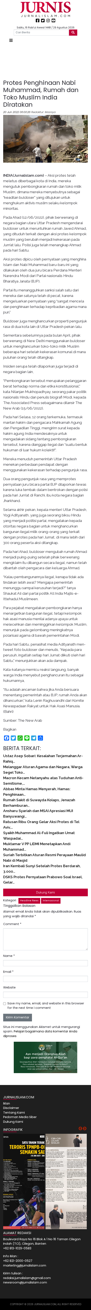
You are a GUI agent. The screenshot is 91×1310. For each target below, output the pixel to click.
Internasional (51, 900)
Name (9, 956)
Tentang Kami (14, 1112)
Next (85, 1129)
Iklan (6, 1103)
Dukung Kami (45, 892)
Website (9, 987)
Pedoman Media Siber (20, 1117)
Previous (80, 1129)
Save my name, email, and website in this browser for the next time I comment (45, 1005)
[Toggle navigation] (11, 40)
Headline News (29, 900)
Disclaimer (11, 1108)
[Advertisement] (45, 61)
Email (8, 972)
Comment (12, 924)
